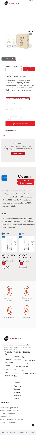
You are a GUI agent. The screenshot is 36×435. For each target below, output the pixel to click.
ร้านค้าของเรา (8, 376)
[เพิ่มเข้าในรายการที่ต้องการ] (30, 46)
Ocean (24, 176)
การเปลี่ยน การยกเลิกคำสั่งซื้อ (18, 360)
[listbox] (16, 109)
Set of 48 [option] (25, 267)
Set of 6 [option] (3, 267)
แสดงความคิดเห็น (18, 153)
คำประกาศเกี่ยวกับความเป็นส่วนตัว (18, 396)
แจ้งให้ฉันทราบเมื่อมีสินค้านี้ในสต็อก (17, 99)
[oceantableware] (10, 3)
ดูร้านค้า (26, 180)
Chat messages (26, 183)
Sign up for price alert (14, 66)
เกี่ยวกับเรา (8, 359)
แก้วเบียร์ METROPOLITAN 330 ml (26, 257)
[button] (15, 60)
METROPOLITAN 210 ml (9, 256)
